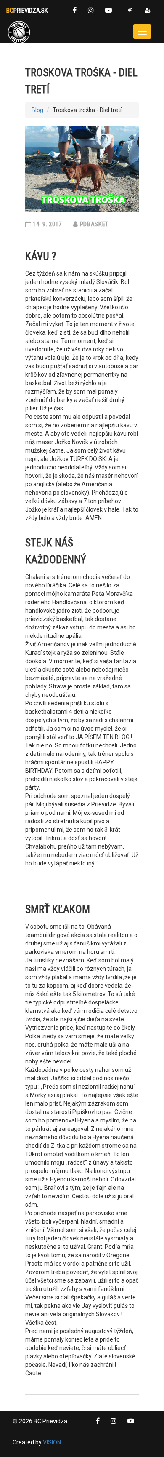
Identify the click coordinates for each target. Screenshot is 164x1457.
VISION (52, 1442)
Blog (37, 110)
